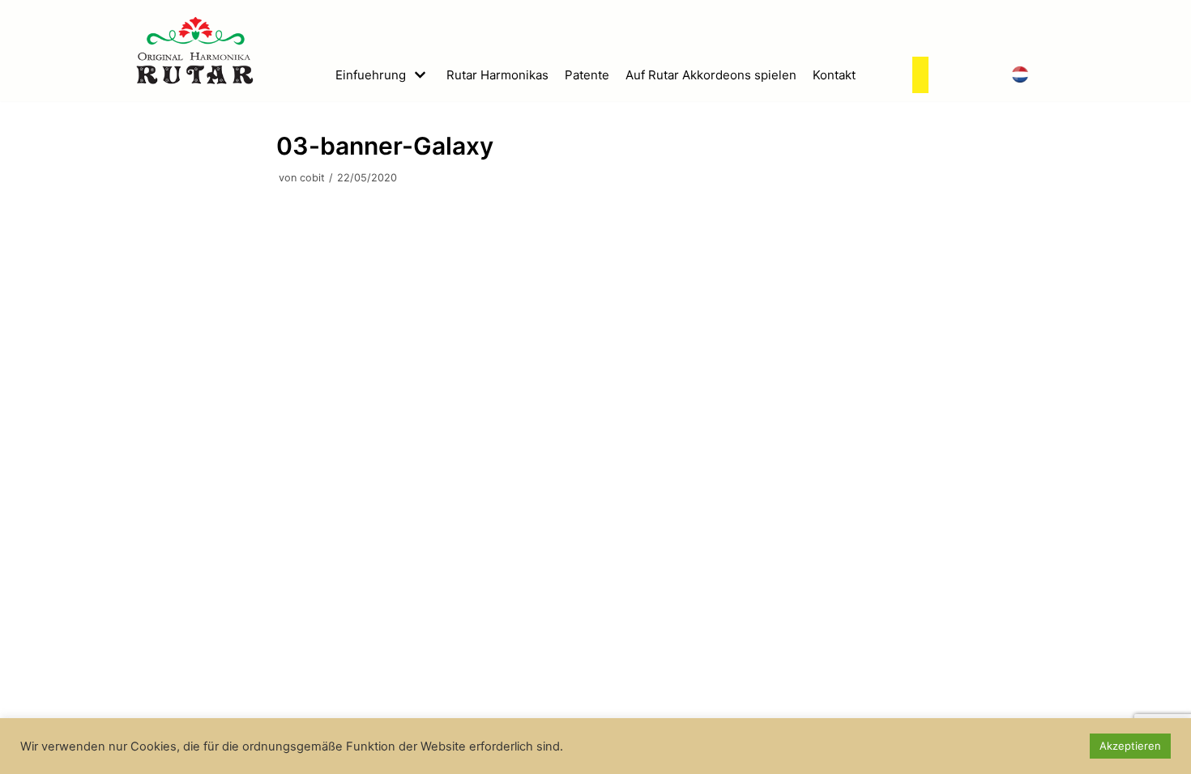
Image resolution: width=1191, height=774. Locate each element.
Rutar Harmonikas (497, 75)
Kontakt (834, 75)
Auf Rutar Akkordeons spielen (710, 75)
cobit (312, 178)
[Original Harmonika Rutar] (194, 51)
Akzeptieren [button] (1130, 745)
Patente (587, 75)
